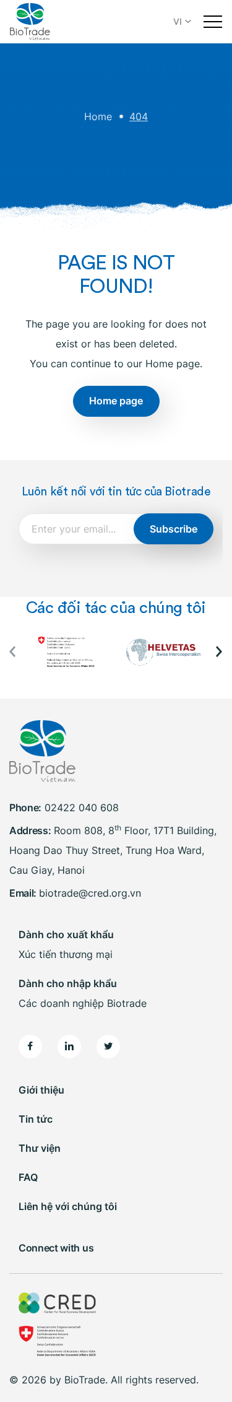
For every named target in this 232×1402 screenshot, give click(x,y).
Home (98, 116)
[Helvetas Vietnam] (163, 652)
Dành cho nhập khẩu (68, 983)
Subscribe (173, 529)
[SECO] (69, 652)
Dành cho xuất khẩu (66, 934)
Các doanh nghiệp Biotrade (83, 1003)
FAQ (28, 1177)
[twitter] (108, 1046)
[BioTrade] (30, 21)
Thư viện (40, 1148)
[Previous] (14, 652)
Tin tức (36, 1119)
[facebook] (30, 1046)
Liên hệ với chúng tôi (68, 1206)
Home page (116, 400)
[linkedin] (69, 1046)
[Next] (218, 652)
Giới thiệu (41, 1090)
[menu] (213, 21)
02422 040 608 (82, 807)
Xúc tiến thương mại (66, 954)
